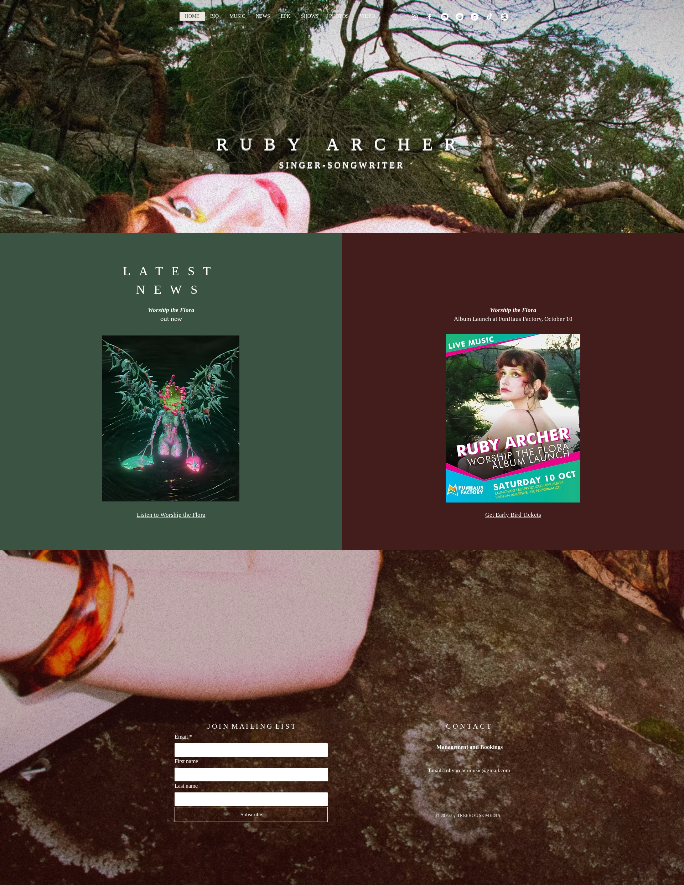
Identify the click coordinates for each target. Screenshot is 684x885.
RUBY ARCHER (342, 143)
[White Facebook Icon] (430, 17)
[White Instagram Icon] (415, 17)
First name (186, 761)
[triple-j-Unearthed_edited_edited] (504, 17)
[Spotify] (459, 17)
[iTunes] (474, 17)
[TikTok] (489, 17)
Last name (186, 786)
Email (183, 737)
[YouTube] (445, 17)
